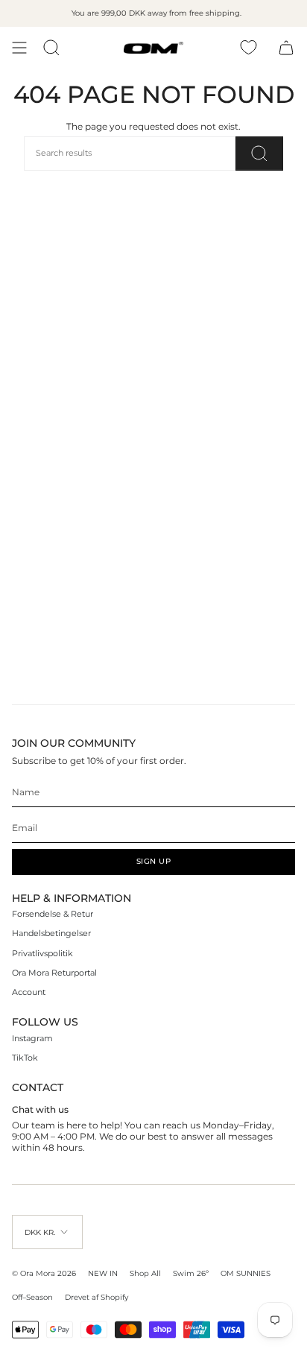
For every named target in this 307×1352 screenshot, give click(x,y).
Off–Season (32, 1296)
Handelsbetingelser (51, 933)
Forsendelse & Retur (52, 914)
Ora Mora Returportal (54, 973)
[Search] (259, 153)
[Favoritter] (248, 47)
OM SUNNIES (245, 1273)
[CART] (286, 48)
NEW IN (103, 1273)
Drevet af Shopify (96, 1296)
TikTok (25, 1058)
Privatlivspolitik (42, 953)
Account (28, 992)
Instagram (32, 1038)
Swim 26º (191, 1273)
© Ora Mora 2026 (44, 1273)
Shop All (145, 1273)
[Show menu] (19, 48)
